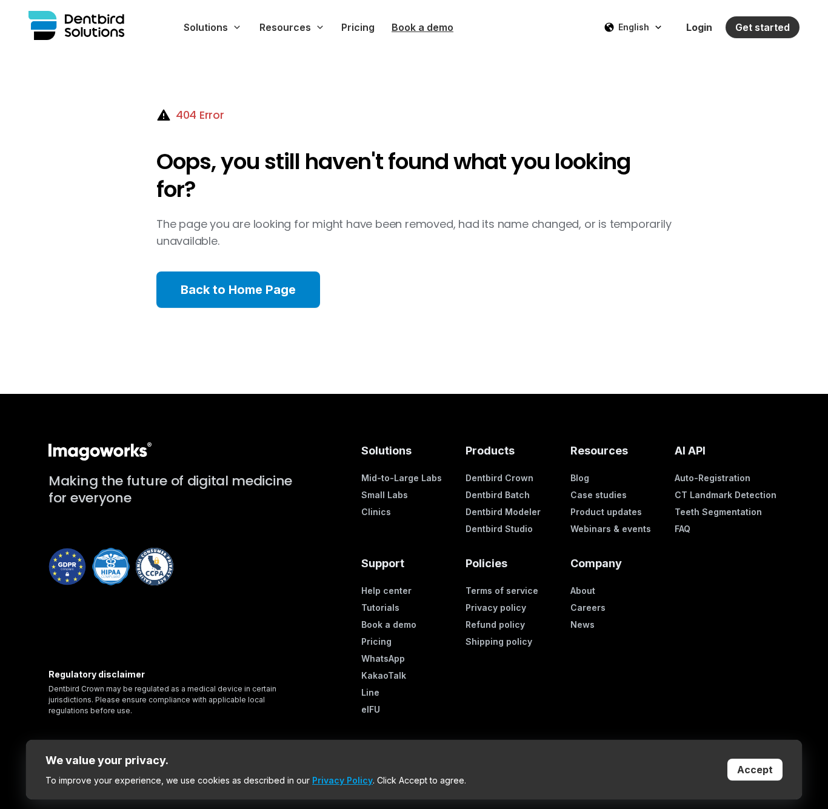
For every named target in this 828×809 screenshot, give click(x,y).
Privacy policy (496, 607)
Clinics (376, 512)
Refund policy (495, 624)
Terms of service (502, 590)
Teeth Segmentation (718, 512)
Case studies (598, 495)
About (582, 590)
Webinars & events (610, 529)
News (582, 624)
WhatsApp (383, 658)
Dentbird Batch (498, 495)
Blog (579, 478)
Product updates (606, 512)
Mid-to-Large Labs (401, 478)
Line (370, 692)
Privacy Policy (342, 780)
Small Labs (384, 495)
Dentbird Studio (499, 529)
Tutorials (380, 607)
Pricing (376, 641)
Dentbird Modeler (503, 512)
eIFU (370, 709)
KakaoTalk (383, 675)
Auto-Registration (712, 478)
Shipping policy (499, 641)
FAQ (682, 529)
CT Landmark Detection (725, 495)
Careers (588, 607)
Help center (386, 590)
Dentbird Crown (499, 478)
